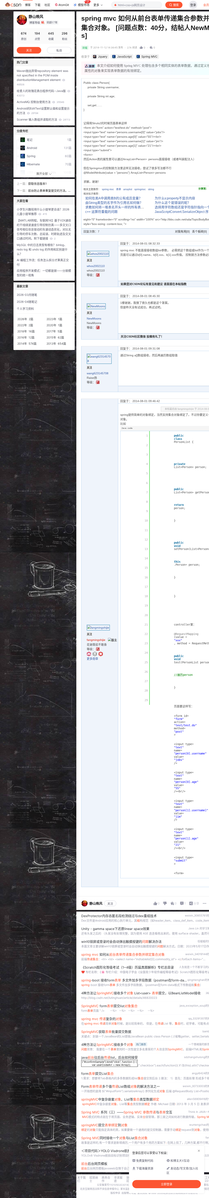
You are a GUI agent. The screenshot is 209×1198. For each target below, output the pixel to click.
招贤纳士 (93, 1179)
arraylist (127, 189)
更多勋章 (92, 658)
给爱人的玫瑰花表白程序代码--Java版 (42, 93)
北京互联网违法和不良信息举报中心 (99, 1188)
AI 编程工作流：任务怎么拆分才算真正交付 (43, 262)
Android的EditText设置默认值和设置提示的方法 (43, 111)
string (151, 189)
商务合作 (106, 1179)
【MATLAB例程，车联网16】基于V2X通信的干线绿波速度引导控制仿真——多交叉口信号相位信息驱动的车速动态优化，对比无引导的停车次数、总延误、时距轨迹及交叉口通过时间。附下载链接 (44, 229)
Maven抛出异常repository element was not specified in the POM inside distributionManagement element (42, 77)
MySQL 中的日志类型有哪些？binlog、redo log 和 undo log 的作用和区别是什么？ (42, 249)
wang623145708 (97, 373)
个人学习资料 (25, 308)
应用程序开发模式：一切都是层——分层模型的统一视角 (44, 273)
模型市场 (83, 5)
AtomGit (63, 5)
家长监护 (125, 1188)
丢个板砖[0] (199, 231)
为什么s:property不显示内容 (175, 198)
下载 (37, 5)
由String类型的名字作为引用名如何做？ (114, 203)
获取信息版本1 (37, 183)
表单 (118, 189)
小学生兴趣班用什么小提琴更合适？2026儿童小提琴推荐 (43, 212)
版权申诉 (115, 1193)
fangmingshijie (96, 639)
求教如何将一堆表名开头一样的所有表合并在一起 (121, 207)
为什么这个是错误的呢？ (173, 203)
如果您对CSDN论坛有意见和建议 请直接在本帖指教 (154, 284)
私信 (59, 50)
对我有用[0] (182, 231)
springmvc (140, 189)
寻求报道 (118, 1179)
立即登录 (166, 1184)
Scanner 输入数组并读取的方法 (43, 119)
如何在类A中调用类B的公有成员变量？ (113, 198)
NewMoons (94, 318)
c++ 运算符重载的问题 (101, 211)
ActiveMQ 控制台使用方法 (40, 102)
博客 (28, 5)
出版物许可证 (128, 1193)
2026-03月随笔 (27, 294)
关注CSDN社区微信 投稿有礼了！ (142, 336)
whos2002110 (96, 266)
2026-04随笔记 (27, 301)
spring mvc (108, 189)
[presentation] (109, 1065)
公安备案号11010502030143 (113, 1184)
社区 (47, 5)
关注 (110, 903)
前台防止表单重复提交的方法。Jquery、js (49, 191)
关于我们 (81, 1179)
